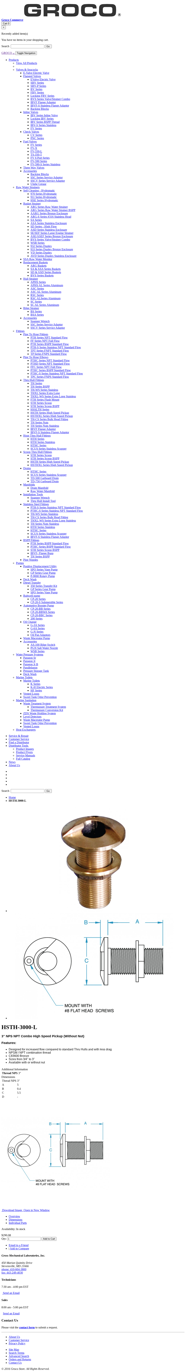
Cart (6, 23)
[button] (19, 745)
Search (5, 46)
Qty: (4, 1238)
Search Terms (16, 1352)
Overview (14, 1216)
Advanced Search (19, 1356)
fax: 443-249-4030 (12, 1272)
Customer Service (19, 1340)
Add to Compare (19, 1248)
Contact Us (15, 1362)
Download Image (12, 1210)
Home (12, 797)
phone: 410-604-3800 (13, 1269)
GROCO (8, 52)
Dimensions (15, 1219)
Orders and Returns (20, 1359)
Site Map (14, 1349)
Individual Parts (18, 1222)
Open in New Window (36, 1210)
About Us (14, 1336)
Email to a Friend (19, 1245)
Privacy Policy (17, 1343)
